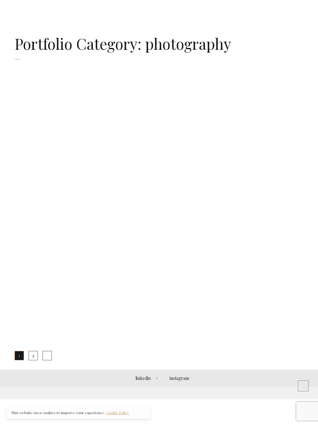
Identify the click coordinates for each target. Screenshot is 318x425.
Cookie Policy (117, 412)
